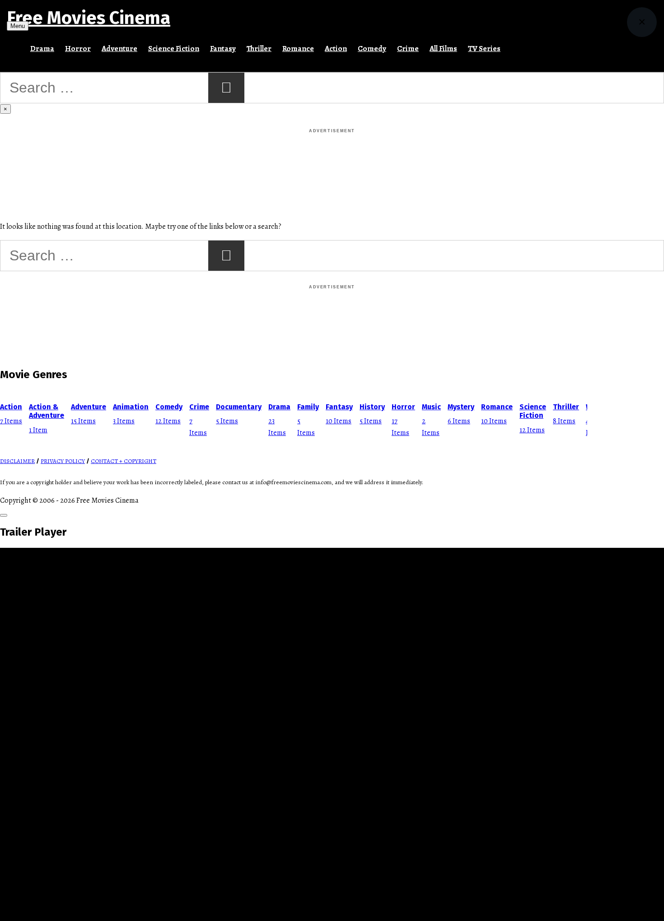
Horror (78, 48)
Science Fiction (173, 48)
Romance (298, 48)
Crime (408, 48)
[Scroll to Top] (3, 515)
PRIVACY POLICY (63, 461)
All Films (443, 48)
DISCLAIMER (17, 461)
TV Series (484, 48)
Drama (42, 48)
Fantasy (223, 48)
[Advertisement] (332, 155)
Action (336, 48)
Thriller (259, 48)
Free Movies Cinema (88, 18)
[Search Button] (511, 44)
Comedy (372, 48)
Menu (17, 26)
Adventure (119, 48)
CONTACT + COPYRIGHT (123, 461)
